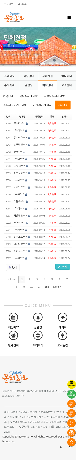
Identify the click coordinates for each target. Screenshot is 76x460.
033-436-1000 (61, 447)
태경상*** (19, 222)
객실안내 (28, 76)
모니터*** (19, 123)
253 (47, 286)
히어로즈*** (21, 237)
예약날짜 (39, 116)
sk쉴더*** (20, 166)
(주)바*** (19, 230)
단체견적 (36, 54)
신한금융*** (21, 173)
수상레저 (9, 85)
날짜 (64, 116)
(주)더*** (19, 258)
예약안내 (24, 54)
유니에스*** (21, 137)
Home (13, 54)
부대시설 (47, 76)
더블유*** (19, 201)
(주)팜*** (19, 180)
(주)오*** (19, 159)
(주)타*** (19, 130)
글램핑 (29, 85)
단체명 (22, 116)
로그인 (24, 4)
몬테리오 (9, 76)
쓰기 (64, 266)
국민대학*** (21, 244)
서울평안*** (21, 215)
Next (56, 286)
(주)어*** (19, 208)
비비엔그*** (21, 187)
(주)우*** (19, 194)
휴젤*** (18, 151)
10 (31, 286)
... (39, 286)
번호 (8, 116)
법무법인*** (21, 144)
